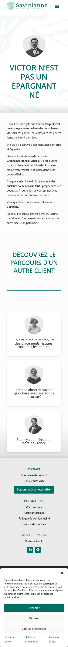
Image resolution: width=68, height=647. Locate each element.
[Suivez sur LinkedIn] (30, 550)
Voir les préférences (34, 628)
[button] (62, 573)
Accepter (34, 608)
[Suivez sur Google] (38, 550)
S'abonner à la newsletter (34, 489)
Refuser (34, 618)
